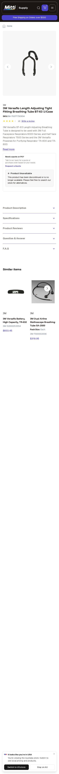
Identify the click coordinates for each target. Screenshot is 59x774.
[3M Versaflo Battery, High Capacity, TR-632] (16, 291)
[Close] (54, 754)
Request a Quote (13, 166)
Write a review (28, 121)
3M (4, 105)
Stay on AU (42, 767)
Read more (8, 149)
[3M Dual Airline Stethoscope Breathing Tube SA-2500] (43, 291)
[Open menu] (52, 8)
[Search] (38, 8)
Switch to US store (16, 767)
